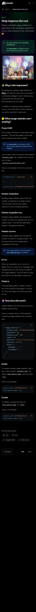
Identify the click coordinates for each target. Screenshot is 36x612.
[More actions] (33, 3)
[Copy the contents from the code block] (31, 176)
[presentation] (18, 181)
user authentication (13, 252)
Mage (4, 93)
